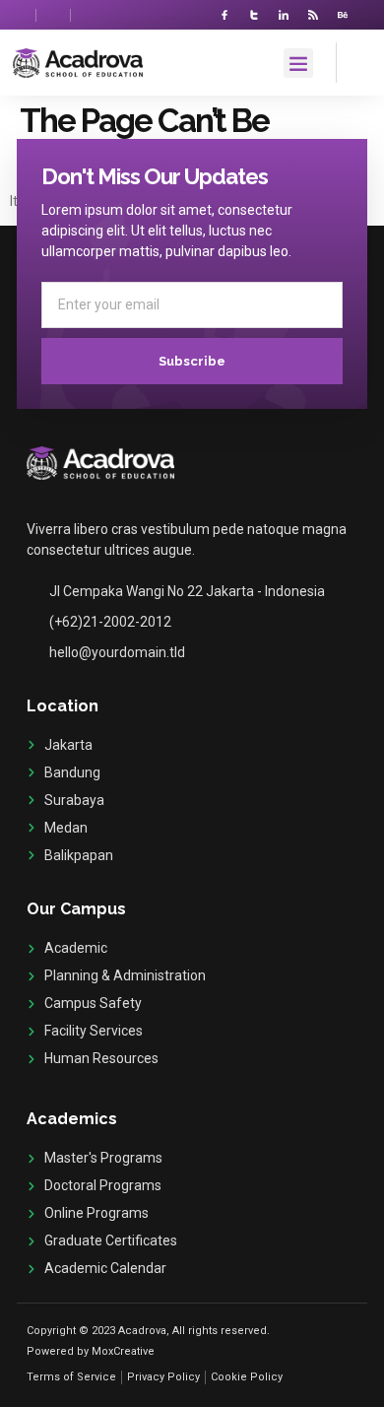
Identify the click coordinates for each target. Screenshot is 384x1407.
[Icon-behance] (342, 15)
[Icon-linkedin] (283, 15)
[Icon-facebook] (224, 15)
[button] (298, 63)
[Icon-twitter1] (254, 15)
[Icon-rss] (313, 15)
